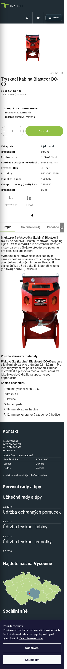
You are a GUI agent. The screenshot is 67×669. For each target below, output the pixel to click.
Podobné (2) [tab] (55, 227)
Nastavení (32, 648)
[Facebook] (32, 215)
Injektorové (47, 146)
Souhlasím (32, 660)
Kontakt (10, 431)
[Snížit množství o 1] (4, 131)
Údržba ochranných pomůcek (32, 512)
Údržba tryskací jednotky (27, 541)
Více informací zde (31, 638)
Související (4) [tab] (30, 227)
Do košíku (44, 131)
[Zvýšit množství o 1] (20, 131)
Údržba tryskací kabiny (25, 526)
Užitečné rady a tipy (22, 497)
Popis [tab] (7, 227)
